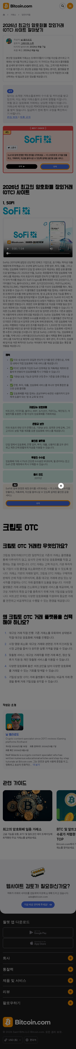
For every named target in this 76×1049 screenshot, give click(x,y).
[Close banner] (61, 485)
